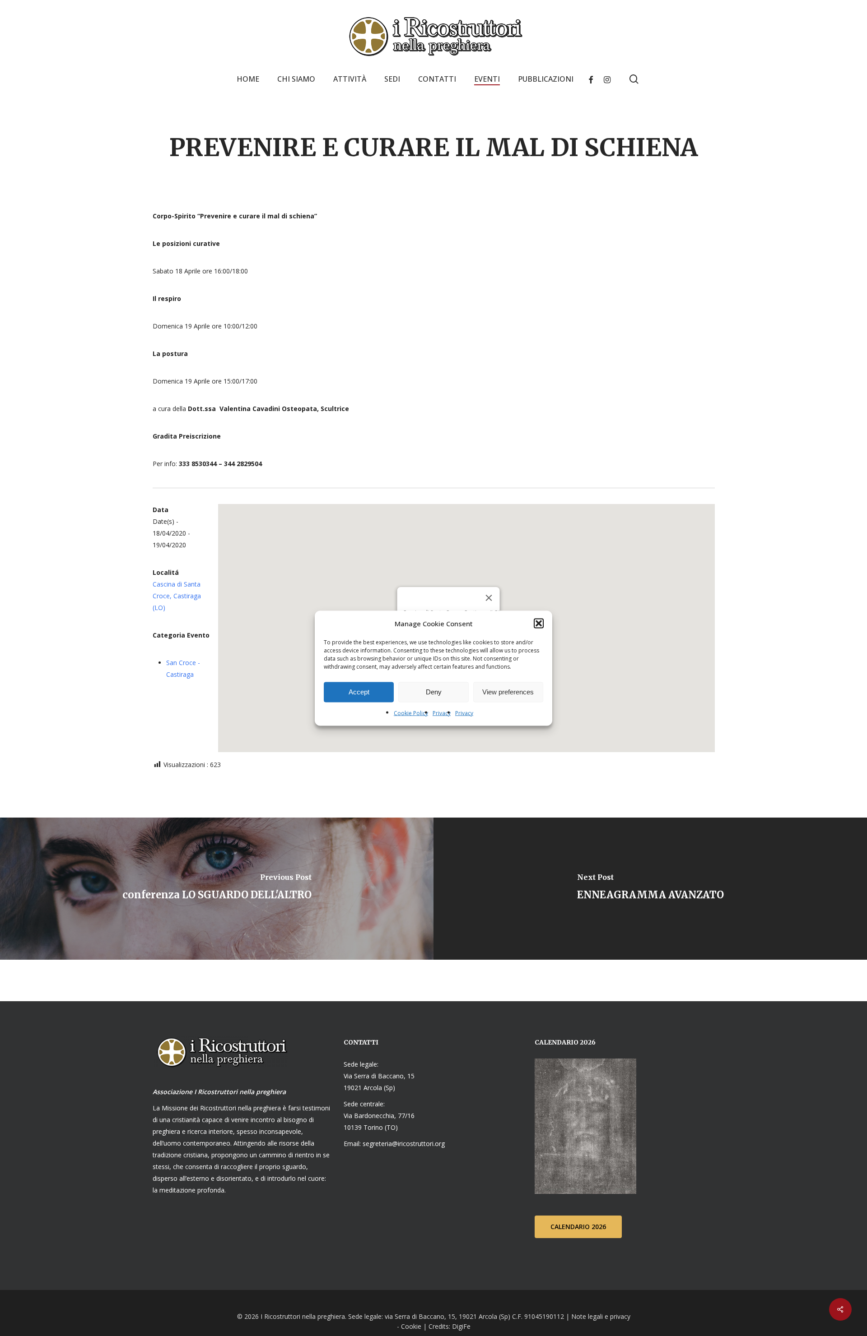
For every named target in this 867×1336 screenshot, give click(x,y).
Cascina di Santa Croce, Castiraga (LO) (177, 596)
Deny (434, 692)
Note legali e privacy (600, 1316)
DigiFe (460, 1326)
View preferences (508, 692)
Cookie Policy (411, 713)
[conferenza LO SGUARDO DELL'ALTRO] (217, 889)
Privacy (442, 713)
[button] (538, 623)
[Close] (488, 598)
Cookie (411, 1326)
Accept (359, 692)
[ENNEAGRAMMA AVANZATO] (650, 889)
